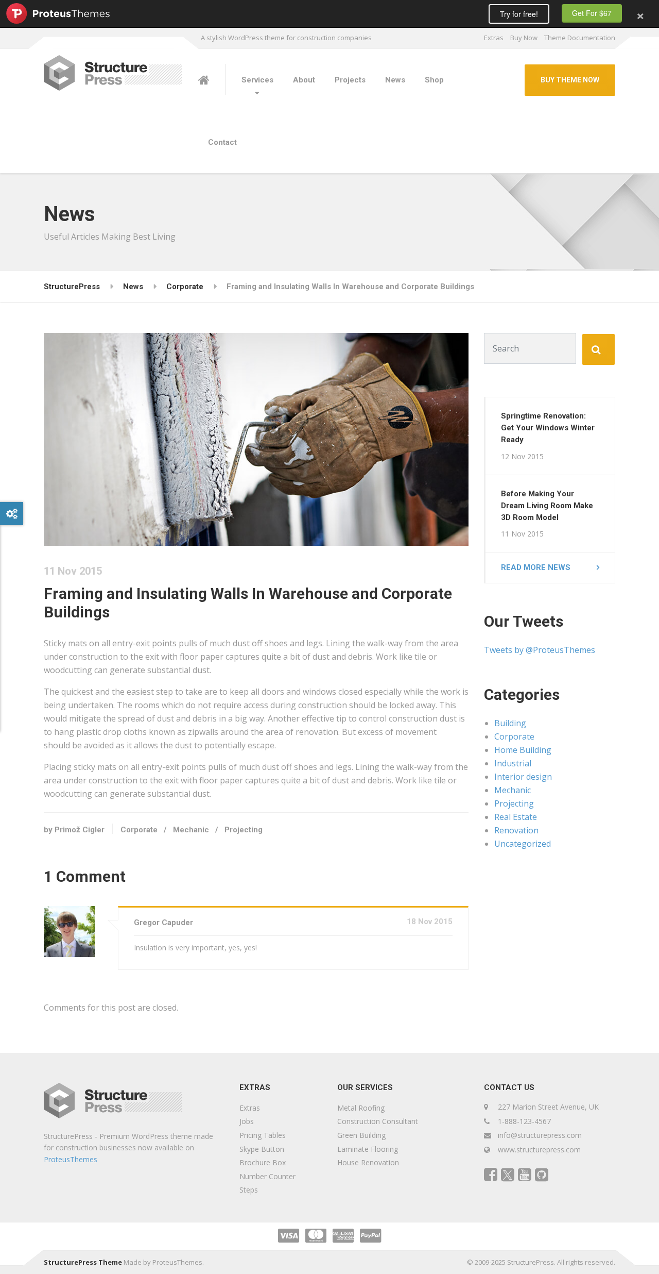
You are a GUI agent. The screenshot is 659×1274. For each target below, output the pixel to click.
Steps (248, 1190)
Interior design (523, 776)
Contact (222, 142)
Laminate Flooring (367, 1149)
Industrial (512, 763)
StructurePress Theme (83, 1262)
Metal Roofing (361, 1108)
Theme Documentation (579, 37)
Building (510, 723)
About (304, 80)
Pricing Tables (262, 1135)
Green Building (361, 1135)
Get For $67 (592, 13)
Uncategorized (522, 843)
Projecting (243, 829)
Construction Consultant (377, 1121)
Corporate (184, 286)
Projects (350, 80)
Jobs (246, 1121)
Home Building (522, 750)
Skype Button (261, 1149)
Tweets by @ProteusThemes (539, 650)
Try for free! (519, 14)
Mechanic (191, 829)
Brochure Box (262, 1162)
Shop (434, 80)
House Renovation (368, 1162)
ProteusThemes (70, 1159)
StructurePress (72, 286)
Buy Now (523, 37)
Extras (494, 37)
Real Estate (515, 817)
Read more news (535, 567)
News (395, 80)
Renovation (516, 830)
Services (257, 80)
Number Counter (267, 1176)
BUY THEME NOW (570, 80)
